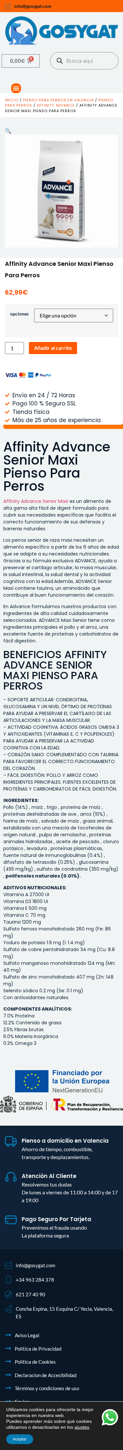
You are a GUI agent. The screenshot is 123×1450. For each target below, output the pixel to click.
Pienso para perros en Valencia (58, 100)
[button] (16, 88)
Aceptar (20, 1439)
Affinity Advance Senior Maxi (35, 501)
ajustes (81, 1427)
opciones (19, 314)
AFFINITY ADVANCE (56, 105)
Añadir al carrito (53, 348)
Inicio (11, 100)
